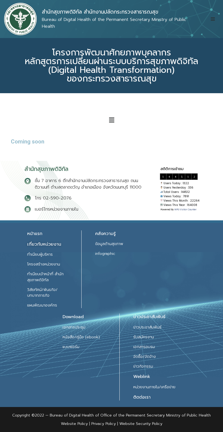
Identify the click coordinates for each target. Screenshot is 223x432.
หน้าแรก (34, 233)
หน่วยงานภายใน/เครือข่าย (154, 387)
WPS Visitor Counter (185, 209)
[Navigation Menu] (213, 19)
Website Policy (75, 424)
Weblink (141, 376)
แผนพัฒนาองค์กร (42, 305)
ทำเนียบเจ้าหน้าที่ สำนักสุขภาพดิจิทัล (45, 277)
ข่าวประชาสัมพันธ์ (147, 327)
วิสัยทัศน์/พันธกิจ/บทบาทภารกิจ (42, 292)
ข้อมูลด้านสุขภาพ (109, 244)
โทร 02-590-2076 (53, 198)
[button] (111, 120)
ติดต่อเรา (142, 397)
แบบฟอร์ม (71, 347)
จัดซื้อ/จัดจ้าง (144, 356)
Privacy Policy (103, 424)
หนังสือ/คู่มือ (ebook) (81, 337)
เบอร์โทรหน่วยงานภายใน (56, 209)
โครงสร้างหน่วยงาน (43, 264)
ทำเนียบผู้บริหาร (40, 254)
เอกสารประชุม (74, 327)
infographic (105, 253)
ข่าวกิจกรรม (143, 366)
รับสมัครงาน (143, 337)
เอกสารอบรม (144, 347)
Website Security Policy (140, 424)
